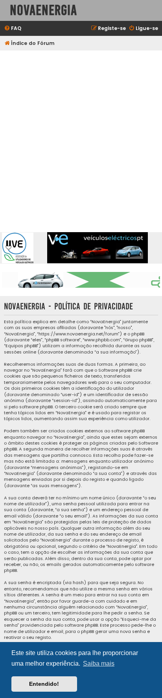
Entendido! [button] (44, 684)
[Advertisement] (81, 135)
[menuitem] (12, 28)
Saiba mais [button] (98, 663)
